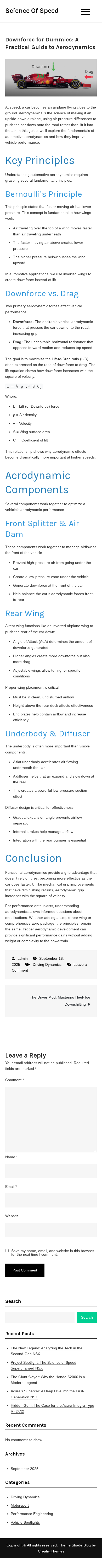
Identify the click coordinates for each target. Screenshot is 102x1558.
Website (12, 1216)
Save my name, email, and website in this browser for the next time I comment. (52, 1252)
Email (11, 1186)
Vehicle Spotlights (25, 1522)
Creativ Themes (51, 1551)
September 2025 (24, 1469)
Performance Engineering (32, 1514)
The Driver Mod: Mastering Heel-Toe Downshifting (60, 1000)
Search (13, 1301)
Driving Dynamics (47, 964)
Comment (14, 1080)
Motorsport (20, 1505)
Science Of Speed (32, 11)
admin (23, 958)
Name (11, 1157)
